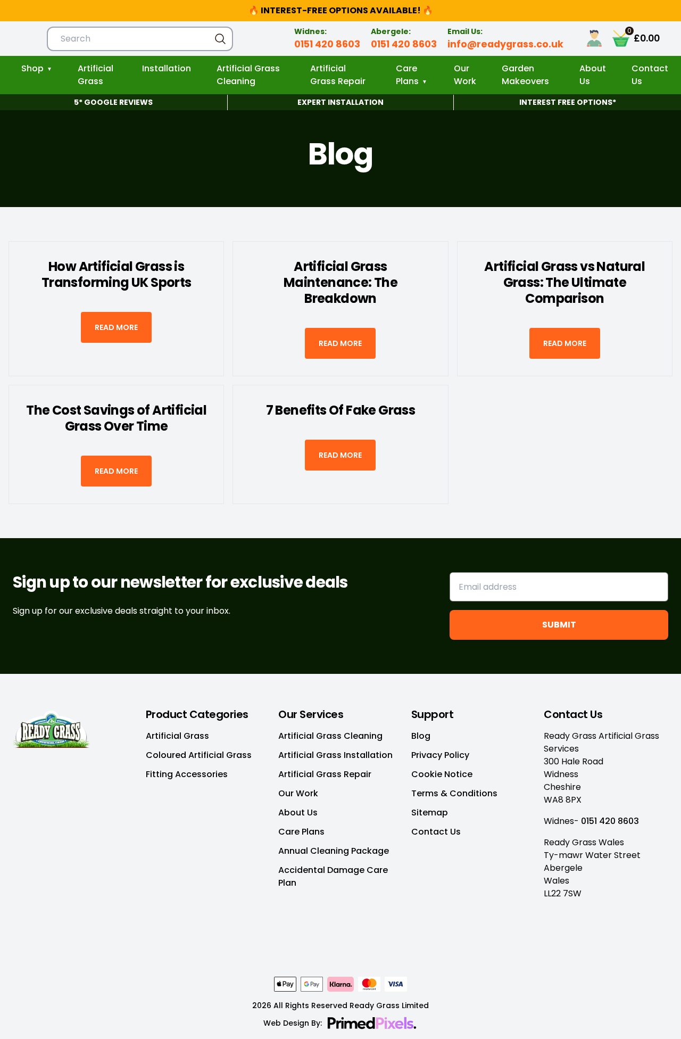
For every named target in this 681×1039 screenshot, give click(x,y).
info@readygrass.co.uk (505, 44)
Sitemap (429, 812)
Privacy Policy (440, 755)
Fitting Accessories (187, 774)
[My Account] (598, 38)
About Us (592, 74)
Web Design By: (292, 1023)
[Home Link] (75, 728)
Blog (420, 736)
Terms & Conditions (454, 793)
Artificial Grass (95, 74)
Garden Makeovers (525, 74)
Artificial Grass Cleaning (248, 74)
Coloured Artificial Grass (199, 755)
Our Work (465, 74)
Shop (32, 68)
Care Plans (407, 74)
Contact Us (650, 74)
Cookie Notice (441, 774)
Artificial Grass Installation (335, 755)
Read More (116, 327)
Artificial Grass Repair (338, 74)
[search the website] (220, 39)
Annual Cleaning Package (333, 851)
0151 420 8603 (327, 44)
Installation (166, 68)
